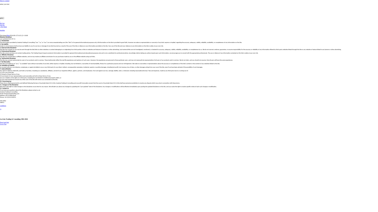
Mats (8, 35)
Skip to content (4, 1)
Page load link (4, 122)
